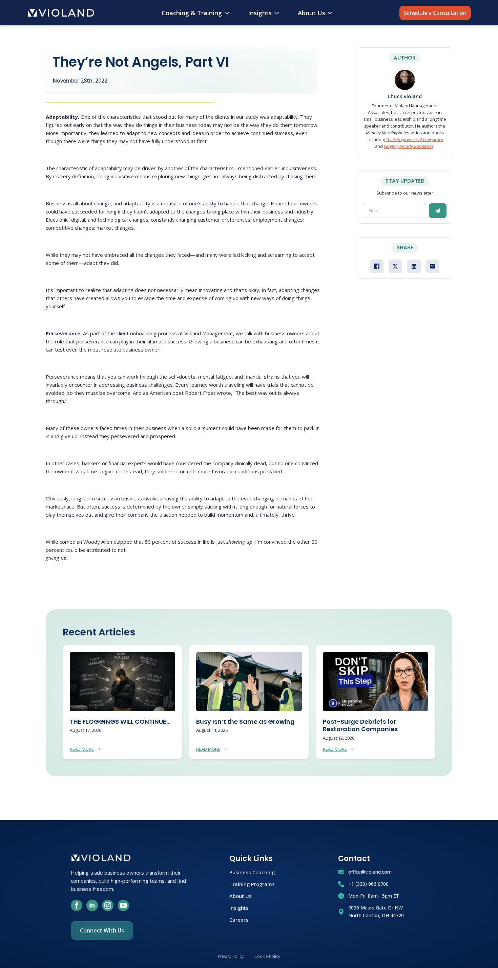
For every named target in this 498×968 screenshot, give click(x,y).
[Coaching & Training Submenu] (228, 13)
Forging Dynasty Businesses (408, 146)
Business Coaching (252, 872)
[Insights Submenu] (278, 13)
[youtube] (123, 905)
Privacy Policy (231, 956)
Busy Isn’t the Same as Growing (245, 722)
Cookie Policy (267, 956)
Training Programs (252, 884)
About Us (311, 13)
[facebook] (76, 905)
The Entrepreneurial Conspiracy (414, 139)
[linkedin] (92, 905)
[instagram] (107, 905)
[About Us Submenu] (331, 13)
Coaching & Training (192, 13)
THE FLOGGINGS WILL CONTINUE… (120, 722)
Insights (260, 13)
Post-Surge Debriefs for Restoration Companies (360, 725)
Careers (238, 919)
